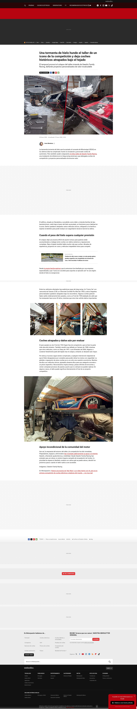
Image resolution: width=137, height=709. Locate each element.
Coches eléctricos (44, 638)
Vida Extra (40, 678)
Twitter (109, 5)
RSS (92, 654)
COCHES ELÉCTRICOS (43, 5)
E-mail (58, 73)
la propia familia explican (52, 268)
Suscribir (96, 639)
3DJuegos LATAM (42, 695)
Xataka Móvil (27, 678)
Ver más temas (29, 654)
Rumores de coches (30, 646)
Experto (86, 42)
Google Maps (55, 42)
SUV (41, 642)
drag (91, 539)
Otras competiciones (51, 539)
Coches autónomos (30, 650)
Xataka (26, 675)
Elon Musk (68, 42)
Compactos (28, 642)
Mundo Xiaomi (28, 685)
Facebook (100, 5)
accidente (62, 539)
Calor (37, 42)
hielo (69, 539)
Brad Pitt (62, 42)
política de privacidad (89, 642)
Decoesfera (92, 678)
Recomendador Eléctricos (79, 5)
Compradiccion (93, 680)
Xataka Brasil (28, 697)
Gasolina (48, 42)
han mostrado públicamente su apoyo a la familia (81, 454)
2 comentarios (45, 72)
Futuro (41, 650)
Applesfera (27, 680)
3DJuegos (40, 675)
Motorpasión (79, 675)
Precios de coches (45, 646)
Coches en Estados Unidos (80, 539)
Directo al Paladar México (68, 696)
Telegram (98, 5)
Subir (108, 668)
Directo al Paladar (68, 675)
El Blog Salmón (106, 675)
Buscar (109, 661)
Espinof (52, 678)
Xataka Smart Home (29, 682)
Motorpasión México (81, 695)
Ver (69, 573)
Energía (75, 42)
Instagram (103, 5)
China (42, 42)
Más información (70, 707)
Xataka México (28, 695)
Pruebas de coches (60, 642)
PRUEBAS (31, 5)
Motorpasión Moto (81, 678)
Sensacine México (55, 695)
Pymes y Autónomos (107, 678)
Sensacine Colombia (55, 697)
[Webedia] (109, 1)
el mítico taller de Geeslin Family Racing (83, 154)
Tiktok (112, 5)
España (80, 42)
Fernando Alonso (94, 42)
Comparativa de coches (59, 646)
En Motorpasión (69, 254)
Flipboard (56, 73)
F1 (65, 5)
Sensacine (53, 675)
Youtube (106, 5)
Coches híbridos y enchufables (60, 638)
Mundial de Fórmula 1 (60, 650)
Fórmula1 (27, 638)
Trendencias (92, 675)
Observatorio (57, 5)
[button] (49, 143)
